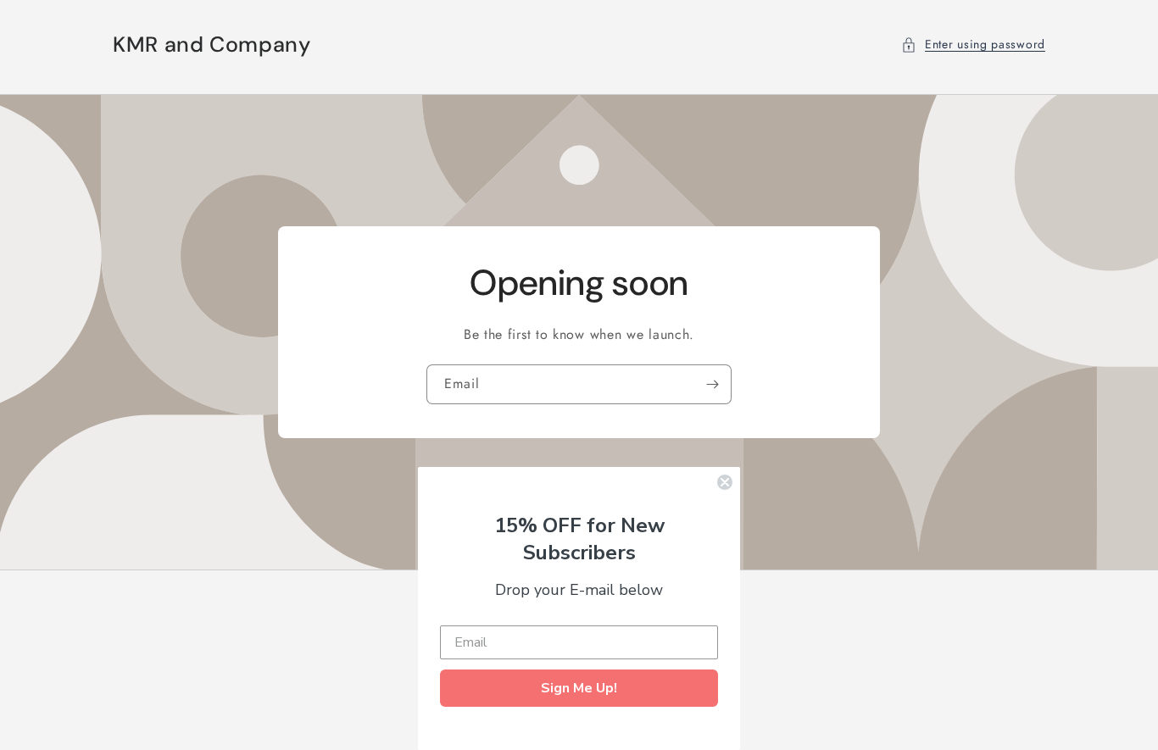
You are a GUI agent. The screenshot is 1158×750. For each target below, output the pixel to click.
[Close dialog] (724, 482)
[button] (973, 44)
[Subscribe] (712, 384)
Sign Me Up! (579, 688)
